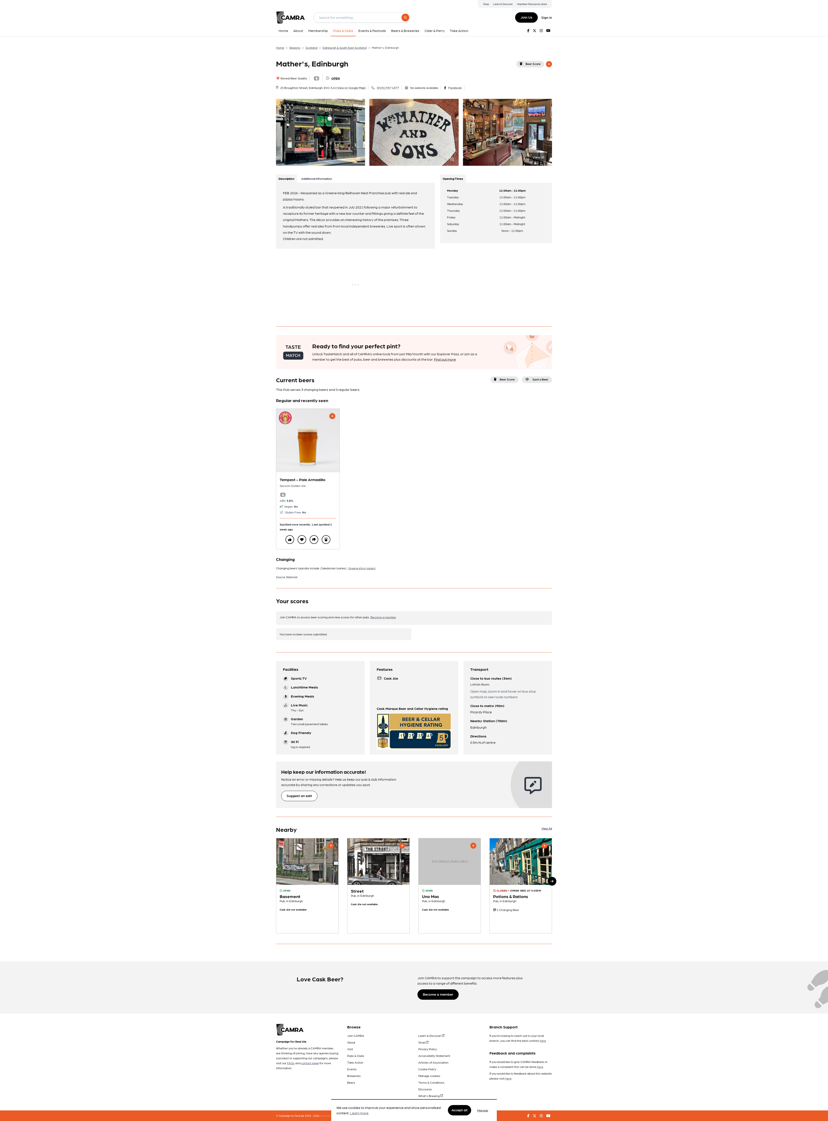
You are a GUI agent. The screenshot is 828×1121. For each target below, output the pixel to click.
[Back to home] (290, 17)
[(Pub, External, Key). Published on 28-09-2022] (307, 885)
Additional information (316, 178)
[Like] (289, 539)
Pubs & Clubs (355, 1055)
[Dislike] (314, 539)
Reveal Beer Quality (293, 78)
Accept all (459, 1110)
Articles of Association (433, 1062)
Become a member (383, 617)
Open (335, 78)
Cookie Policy (427, 1069)
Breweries (354, 1075)
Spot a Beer (540, 379)
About (351, 1042)
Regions (294, 47)
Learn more (359, 1113)
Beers (351, 1082)
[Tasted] (326, 539)
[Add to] (549, 64)
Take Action (355, 1062)
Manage (482, 1110)
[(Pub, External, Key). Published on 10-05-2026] (521, 885)
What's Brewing (429, 1095)
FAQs (291, 1063)
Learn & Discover (503, 3)
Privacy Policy (427, 1049)
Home (280, 47)
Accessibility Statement (434, 1055)
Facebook (455, 87)
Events (352, 1069)
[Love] (302, 539)
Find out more (445, 359)
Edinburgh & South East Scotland (345, 47)
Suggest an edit (299, 796)
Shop (486, 3)
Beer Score (533, 63)
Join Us (526, 17)
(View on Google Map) (350, 87)
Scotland (311, 47)
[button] (552, 881)
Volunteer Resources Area (532, 3)
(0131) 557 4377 (388, 87)
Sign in (546, 17)
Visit (350, 1049)
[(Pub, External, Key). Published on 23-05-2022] (378, 885)
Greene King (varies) (362, 568)
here (543, 1040)
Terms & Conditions (431, 1082)
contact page (310, 1063)
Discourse (425, 1089)
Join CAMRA (355, 1035)
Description (286, 178)
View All (546, 828)
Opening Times (453, 178)
